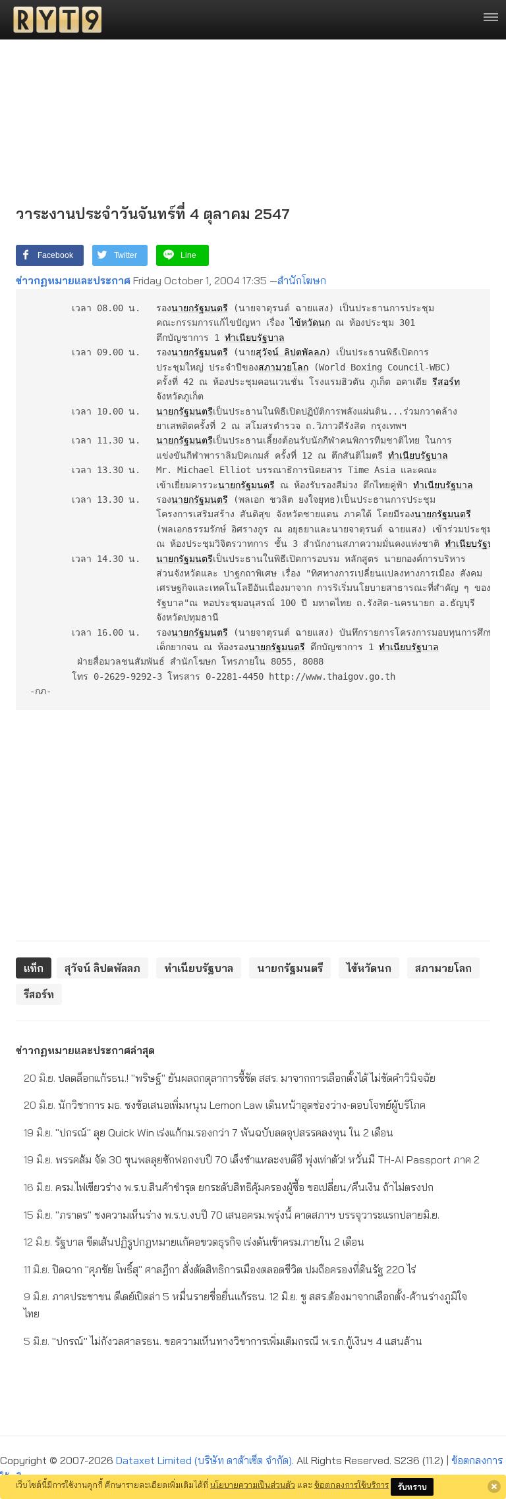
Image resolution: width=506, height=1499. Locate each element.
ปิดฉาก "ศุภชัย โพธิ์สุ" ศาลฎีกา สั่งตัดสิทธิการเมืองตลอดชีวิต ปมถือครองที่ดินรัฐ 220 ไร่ (220, 1269)
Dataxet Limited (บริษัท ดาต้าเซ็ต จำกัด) (204, 1460)
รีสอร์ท (446, 381)
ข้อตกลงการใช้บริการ (351, 1484)
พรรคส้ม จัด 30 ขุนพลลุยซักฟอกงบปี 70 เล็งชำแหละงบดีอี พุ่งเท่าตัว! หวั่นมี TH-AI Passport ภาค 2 (252, 1159)
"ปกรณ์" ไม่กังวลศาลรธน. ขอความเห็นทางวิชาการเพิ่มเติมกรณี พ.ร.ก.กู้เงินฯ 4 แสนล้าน (223, 1341)
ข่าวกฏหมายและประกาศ (73, 280)
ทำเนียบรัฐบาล (255, 337)
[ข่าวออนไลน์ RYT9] (53, 19)
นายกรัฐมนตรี (199, 308)
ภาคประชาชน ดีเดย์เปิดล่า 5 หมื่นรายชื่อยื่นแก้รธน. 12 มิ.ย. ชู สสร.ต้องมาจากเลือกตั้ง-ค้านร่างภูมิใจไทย (245, 1305)
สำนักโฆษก (301, 280)
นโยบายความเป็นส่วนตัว (252, 1484)
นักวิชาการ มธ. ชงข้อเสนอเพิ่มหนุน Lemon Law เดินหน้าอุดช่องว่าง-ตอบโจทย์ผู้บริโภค (225, 1104)
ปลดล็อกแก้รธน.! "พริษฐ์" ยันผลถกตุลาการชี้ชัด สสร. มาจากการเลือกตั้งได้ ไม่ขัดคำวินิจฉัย (230, 1077)
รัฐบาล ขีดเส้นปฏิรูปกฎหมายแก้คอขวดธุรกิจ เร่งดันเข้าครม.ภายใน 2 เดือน (194, 1241)
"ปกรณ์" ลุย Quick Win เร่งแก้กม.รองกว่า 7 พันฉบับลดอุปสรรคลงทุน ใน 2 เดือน (208, 1132)
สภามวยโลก (283, 367)
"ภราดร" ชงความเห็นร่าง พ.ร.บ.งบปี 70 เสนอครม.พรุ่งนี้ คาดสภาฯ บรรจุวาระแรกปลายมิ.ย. (231, 1214)
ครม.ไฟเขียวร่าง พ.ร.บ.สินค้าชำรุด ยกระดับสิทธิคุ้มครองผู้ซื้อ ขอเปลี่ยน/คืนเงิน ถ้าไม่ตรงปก (229, 1187)
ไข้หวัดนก (310, 322)
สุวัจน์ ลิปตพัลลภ (290, 352)
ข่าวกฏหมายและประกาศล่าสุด (85, 1050)
